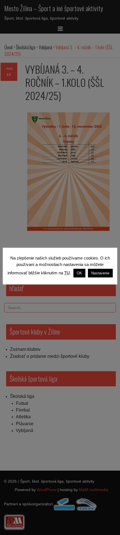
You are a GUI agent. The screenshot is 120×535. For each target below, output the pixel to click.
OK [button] (79, 273)
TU (67, 272)
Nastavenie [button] (100, 273)
